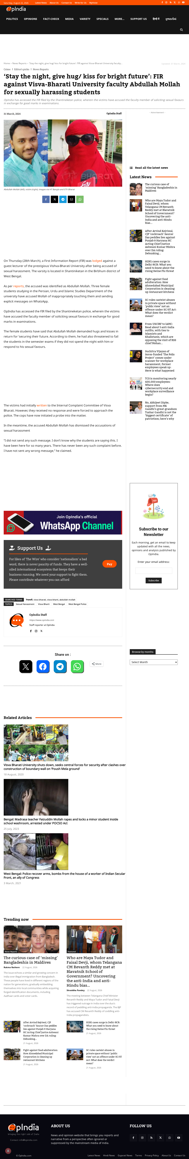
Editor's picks (21, 69)
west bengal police (77, 604)
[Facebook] (162, 3)
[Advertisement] (71, 1085)
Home (7, 63)
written (42, 405)
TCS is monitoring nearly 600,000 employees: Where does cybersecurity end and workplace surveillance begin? (160, 386)
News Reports (19, 63)
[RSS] (171, 3)
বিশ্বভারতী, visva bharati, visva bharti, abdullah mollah (50, 599)
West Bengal (59, 604)
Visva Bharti (43, 604)
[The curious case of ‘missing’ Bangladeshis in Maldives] (31, 939)
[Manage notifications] (8, 1151)
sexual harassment (25, 604)
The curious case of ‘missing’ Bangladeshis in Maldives (31, 960)
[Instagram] (166, 3)
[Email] (71, 199)
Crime (7, 69)
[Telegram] (63, 199)
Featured (72, 951)
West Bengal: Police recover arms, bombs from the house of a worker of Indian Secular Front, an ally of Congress (64, 876)
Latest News (141, 176)
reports (18, 286)
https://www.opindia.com (41, 620)
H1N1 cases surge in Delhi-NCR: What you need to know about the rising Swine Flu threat (103, 1025)
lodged (97, 261)
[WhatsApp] (179, 3)
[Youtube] (183, 3)
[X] (175, 3)
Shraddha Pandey (76, 990)
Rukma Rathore (12, 967)
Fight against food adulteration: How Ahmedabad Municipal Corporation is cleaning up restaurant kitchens (40, 1055)
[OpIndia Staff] (16, 622)
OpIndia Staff (114, 113)
